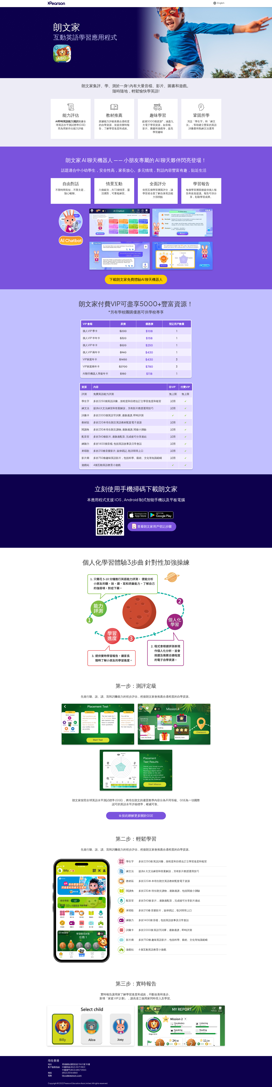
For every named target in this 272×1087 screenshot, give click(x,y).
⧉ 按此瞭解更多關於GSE (136, 815)
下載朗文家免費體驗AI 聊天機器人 (136, 279)
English (220, 2)
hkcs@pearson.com (72, 1075)
